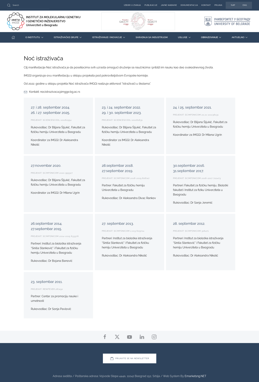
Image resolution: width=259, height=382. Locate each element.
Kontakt (206, 5)
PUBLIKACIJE (151, 5)
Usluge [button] (182, 37)
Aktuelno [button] (238, 37)
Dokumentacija (189, 5)
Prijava (218, 5)
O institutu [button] (32, 37)
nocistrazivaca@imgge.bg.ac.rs (60, 91)
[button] (129, 358)
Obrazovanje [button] (209, 37)
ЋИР (233, 5)
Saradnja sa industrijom (152, 37)
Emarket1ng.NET (195, 376)
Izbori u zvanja (132, 5)
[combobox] (28, 5)
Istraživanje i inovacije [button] (107, 37)
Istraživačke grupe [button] (66, 37)
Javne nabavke (169, 5)
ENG (245, 5)
